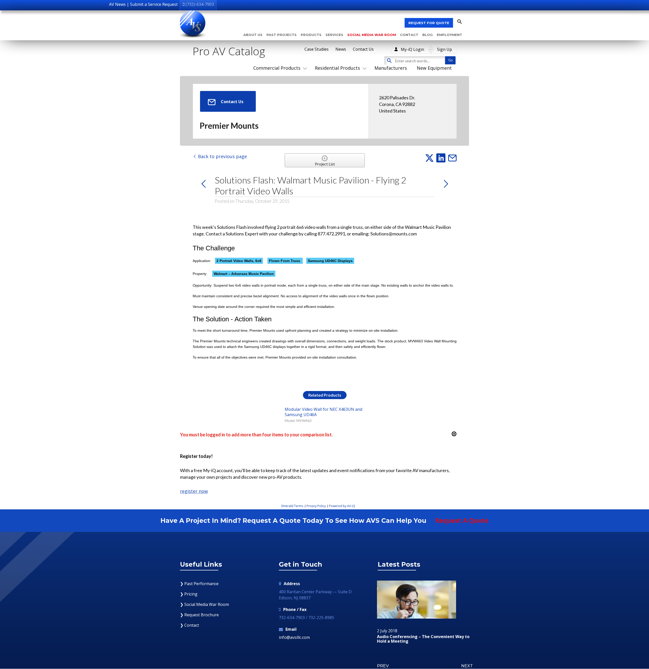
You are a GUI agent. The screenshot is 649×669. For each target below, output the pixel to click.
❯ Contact (189, 625)
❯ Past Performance (199, 583)
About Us (252, 35)
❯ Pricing (188, 594)
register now (194, 491)
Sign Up (444, 49)
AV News (117, 4)
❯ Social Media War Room (204, 604)
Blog (427, 35)
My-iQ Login (412, 49)
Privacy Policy (316, 506)
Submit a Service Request (154, 4)
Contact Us (363, 49)
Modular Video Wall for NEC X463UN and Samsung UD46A (323, 411)
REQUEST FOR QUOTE (428, 23)
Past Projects (281, 35)
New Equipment (434, 68)
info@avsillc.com (294, 637)
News (340, 49)
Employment (449, 35)
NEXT (467, 665)
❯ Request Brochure (199, 615)
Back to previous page (222, 156)
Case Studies (316, 49)
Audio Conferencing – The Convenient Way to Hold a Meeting (423, 639)
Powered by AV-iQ (342, 506)
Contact (409, 35)
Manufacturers (390, 68)
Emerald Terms (292, 506)
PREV (383, 665)
